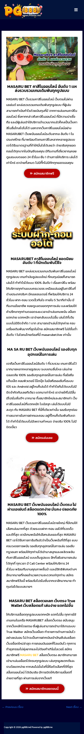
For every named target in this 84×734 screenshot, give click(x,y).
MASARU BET (29, 655)
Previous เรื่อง (12, 707)
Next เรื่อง (74, 707)
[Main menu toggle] (76, 10)
